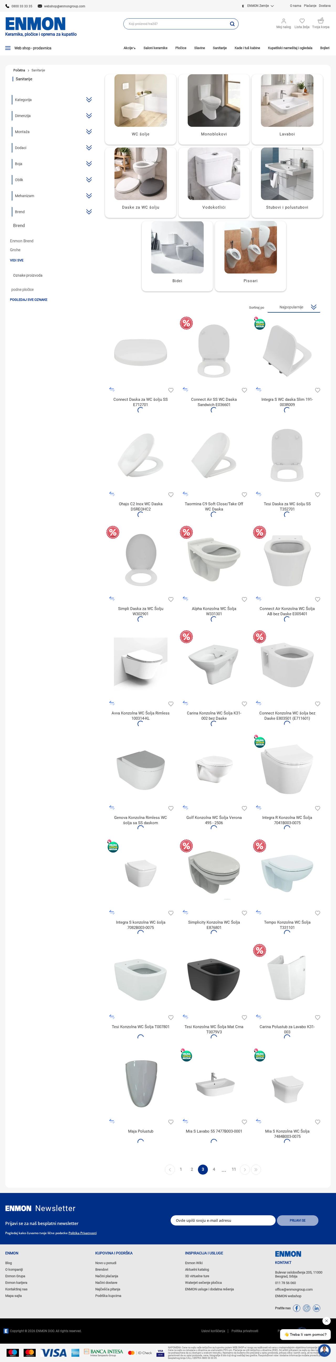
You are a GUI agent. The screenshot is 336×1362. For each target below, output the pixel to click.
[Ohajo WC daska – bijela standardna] (140, 455)
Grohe (15, 250)
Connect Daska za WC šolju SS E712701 (140, 402)
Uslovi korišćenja (213, 1331)
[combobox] (175, 24)
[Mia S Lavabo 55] (214, 1082)
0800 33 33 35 (22, 6)
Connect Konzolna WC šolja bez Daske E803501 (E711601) (287, 716)
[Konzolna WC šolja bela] (140, 664)
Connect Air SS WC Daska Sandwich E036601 (214, 402)
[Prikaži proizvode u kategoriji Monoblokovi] (214, 100)
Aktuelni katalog (197, 1269)
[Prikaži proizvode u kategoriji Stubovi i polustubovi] (287, 174)
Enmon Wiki (194, 1263)
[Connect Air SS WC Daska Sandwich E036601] (214, 350)
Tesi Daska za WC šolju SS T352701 (287, 507)
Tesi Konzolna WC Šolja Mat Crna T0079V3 (214, 1029)
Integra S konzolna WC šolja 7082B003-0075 (140, 925)
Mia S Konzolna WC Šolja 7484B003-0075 (287, 1134)
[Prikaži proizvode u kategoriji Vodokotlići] (214, 174)
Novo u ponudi (105, 1263)
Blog (8, 1263)
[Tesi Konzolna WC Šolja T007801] (140, 978)
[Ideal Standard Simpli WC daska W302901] (140, 560)
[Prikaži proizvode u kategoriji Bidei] (177, 247)
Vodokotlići (214, 207)
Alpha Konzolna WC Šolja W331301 (214, 611)
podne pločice (22, 289)
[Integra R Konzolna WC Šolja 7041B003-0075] (287, 768)
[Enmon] (18, 1208)
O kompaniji (14, 1269)
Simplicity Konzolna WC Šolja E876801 (214, 925)
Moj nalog (283, 27)
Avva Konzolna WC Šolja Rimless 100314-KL (141, 716)
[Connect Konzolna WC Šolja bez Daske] (287, 664)
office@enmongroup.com (294, 1289)
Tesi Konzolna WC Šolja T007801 (141, 1026)
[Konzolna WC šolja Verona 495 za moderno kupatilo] (214, 768)
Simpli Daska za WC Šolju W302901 (140, 611)
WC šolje (141, 134)
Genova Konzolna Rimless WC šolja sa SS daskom (140, 820)
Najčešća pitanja (107, 1289)
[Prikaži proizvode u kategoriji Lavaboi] (287, 100)
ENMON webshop (288, 1296)
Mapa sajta (13, 1296)
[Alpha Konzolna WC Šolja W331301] (214, 560)
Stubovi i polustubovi (287, 207)
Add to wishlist (170, 389)
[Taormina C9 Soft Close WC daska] (214, 455)
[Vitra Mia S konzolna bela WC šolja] (287, 1082)
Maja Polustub (140, 1131)
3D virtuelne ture (197, 1276)
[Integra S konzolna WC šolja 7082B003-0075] (140, 873)
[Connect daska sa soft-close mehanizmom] (140, 350)
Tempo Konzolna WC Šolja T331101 (287, 925)
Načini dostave (106, 1283)
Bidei (177, 280)
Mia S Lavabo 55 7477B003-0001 (214, 1131)
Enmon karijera (16, 1283)
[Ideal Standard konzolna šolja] (287, 873)
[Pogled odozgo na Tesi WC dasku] (287, 455)
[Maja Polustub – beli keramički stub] (140, 1082)
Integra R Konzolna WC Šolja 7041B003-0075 (287, 820)
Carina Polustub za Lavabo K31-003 (287, 1029)
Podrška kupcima (108, 1296)
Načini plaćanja (106, 1276)
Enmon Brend (21, 241)
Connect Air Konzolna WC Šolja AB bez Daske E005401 (287, 611)
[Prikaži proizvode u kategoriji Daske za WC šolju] (140, 174)
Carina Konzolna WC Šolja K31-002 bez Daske (214, 716)
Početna (19, 70)
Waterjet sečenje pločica (203, 1283)
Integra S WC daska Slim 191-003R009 (287, 402)
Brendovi (101, 1269)
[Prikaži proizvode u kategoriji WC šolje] (140, 100)
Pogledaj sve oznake (28, 300)
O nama (295, 6)
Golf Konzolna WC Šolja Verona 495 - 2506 (214, 820)
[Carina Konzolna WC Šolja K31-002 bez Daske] (214, 664)
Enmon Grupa (15, 1276)
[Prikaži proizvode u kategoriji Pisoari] (250, 247)
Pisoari (251, 280)
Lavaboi (287, 134)
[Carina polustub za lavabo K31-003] (287, 978)
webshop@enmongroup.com (64, 6)
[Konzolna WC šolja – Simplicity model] (214, 873)
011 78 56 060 (285, 1283)
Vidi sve (16, 260)
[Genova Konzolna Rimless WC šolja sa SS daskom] (140, 768)
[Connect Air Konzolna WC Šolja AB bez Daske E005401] (287, 560)
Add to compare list (112, 389)
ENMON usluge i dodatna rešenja (209, 1289)
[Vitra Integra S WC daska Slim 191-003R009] (287, 350)
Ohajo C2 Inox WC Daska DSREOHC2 (140, 507)
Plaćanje (310, 6)
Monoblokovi (214, 134)
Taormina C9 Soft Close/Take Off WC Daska (214, 507)
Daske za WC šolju (140, 207)
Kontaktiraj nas (16, 1289)
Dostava (325, 6)
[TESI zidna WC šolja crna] (214, 978)
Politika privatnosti (83, 1233)
